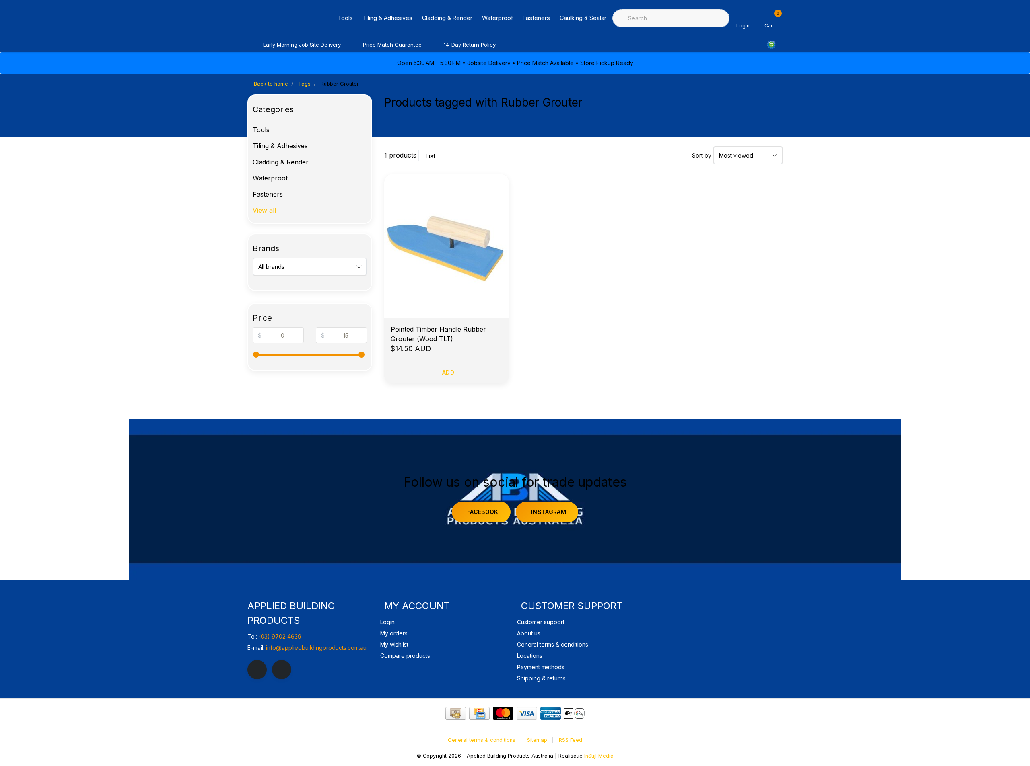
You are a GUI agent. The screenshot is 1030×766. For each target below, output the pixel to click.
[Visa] (527, 713)
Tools (345, 17)
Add (448, 372)
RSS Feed (570, 740)
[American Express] (550, 713)
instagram (548, 511)
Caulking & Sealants (586, 17)
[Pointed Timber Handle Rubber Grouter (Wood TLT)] (446, 246)
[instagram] (281, 669)
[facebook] (257, 669)
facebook (483, 511)
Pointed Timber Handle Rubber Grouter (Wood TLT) (438, 334)
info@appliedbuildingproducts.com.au (316, 647)
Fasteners (536, 17)
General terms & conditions (481, 740)
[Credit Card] (479, 713)
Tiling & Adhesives (387, 17)
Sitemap (537, 740)
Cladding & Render (447, 17)
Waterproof (497, 17)
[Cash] (455, 713)
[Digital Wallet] (574, 713)
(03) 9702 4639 (280, 636)
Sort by (701, 155)
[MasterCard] (503, 713)
